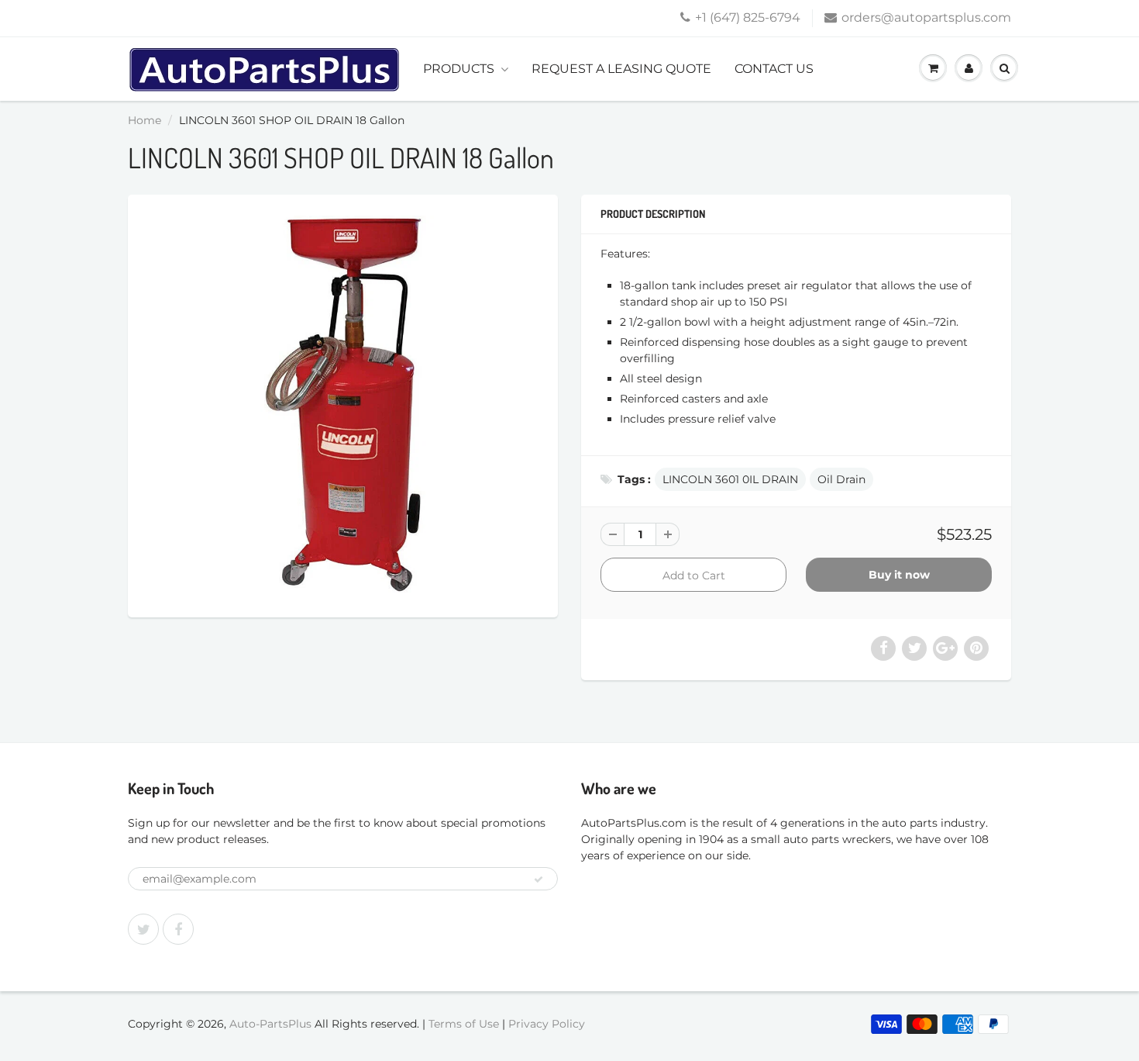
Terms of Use (463, 1024)
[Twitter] (143, 929)
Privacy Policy (546, 1024)
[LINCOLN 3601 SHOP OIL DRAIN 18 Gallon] (343, 404)
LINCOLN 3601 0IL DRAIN (730, 479)
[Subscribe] (538, 879)
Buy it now (899, 575)
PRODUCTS (458, 68)
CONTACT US (774, 68)
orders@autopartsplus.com (926, 17)
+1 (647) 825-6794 (747, 17)
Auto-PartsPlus (270, 1024)
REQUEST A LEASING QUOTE (621, 68)
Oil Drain (841, 479)
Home (144, 120)
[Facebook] (178, 929)
